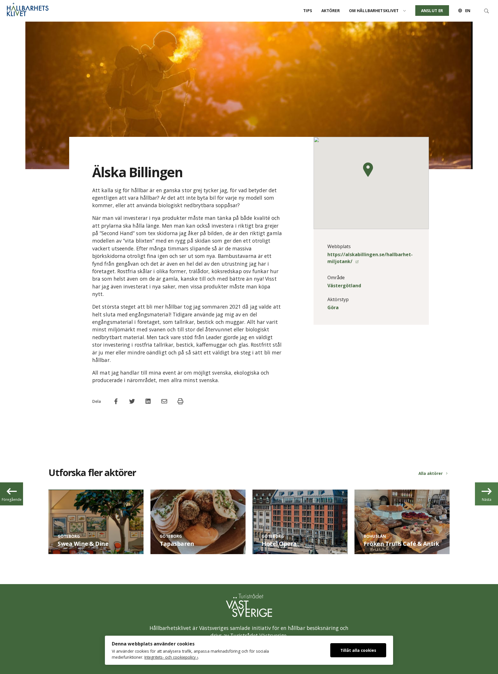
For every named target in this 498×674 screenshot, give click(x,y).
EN (467, 10)
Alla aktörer (430, 473)
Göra (333, 307)
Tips (307, 10)
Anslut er (432, 10)
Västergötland (344, 285)
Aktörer (330, 10)
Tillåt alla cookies (358, 650)
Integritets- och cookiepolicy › (171, 657)
